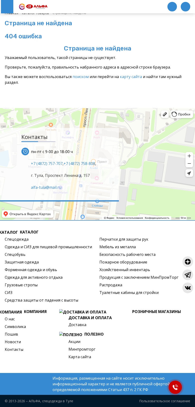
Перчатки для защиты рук (123, 239)
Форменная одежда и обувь (31, 269)
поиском (81, 76)
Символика (15, 326)
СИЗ (8, 292)
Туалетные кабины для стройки (129, 292)
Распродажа (110, 285)
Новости (13, 341)
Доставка (77, 324)
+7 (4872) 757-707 (47, 163)
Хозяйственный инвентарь (124, 269)
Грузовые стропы (21, 285)
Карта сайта (79, 356)
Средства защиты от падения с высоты (41, 300)
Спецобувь (15, 254)
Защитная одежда (22, 262)
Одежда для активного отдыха (34, 277)
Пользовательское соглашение (164, 401)
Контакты (14, 349)
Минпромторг (81, 349)
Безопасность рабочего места (127, 254)
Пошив (11, 334)
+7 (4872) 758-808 (79, 163)
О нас (10, 319)
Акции (74, 341)
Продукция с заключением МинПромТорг (138, 277)
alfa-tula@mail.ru (46, 187)
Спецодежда (17, 239)
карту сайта (131, 76)
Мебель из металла (117, 246)
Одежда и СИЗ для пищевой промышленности (48, 246)
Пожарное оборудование (123, 262)
